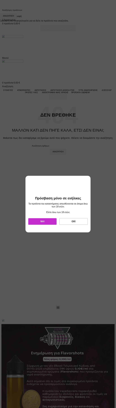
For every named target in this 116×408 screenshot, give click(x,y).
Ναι (42, 221)
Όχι (73, 221)
